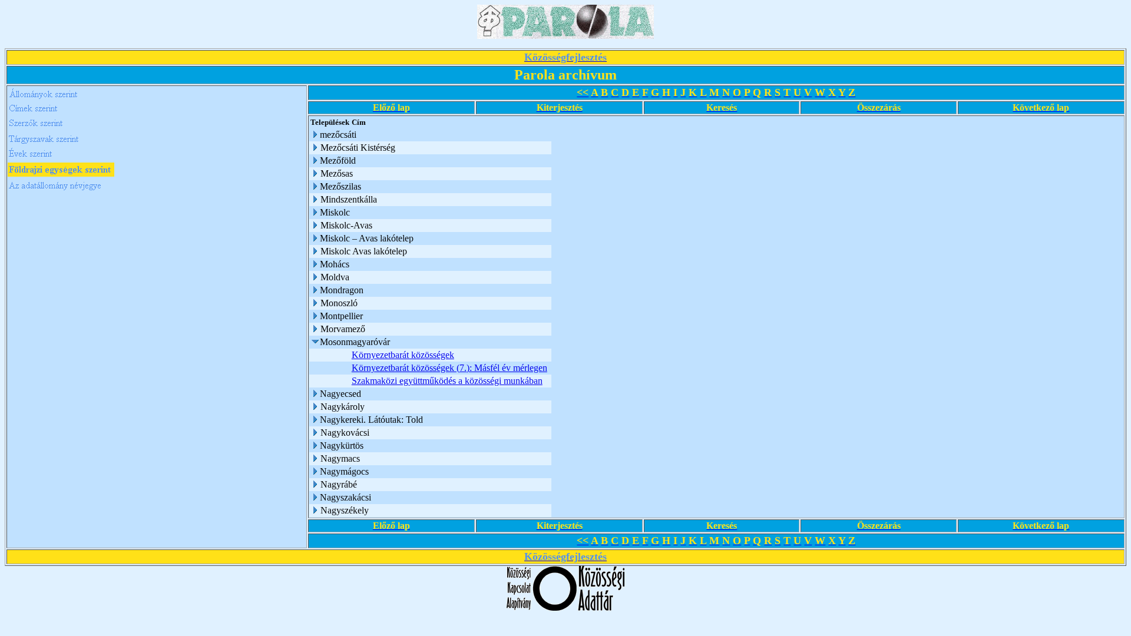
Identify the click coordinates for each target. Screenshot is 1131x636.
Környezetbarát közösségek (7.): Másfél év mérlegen (449, 368)
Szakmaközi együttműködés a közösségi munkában (447, 381)
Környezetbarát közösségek (403, 355)
